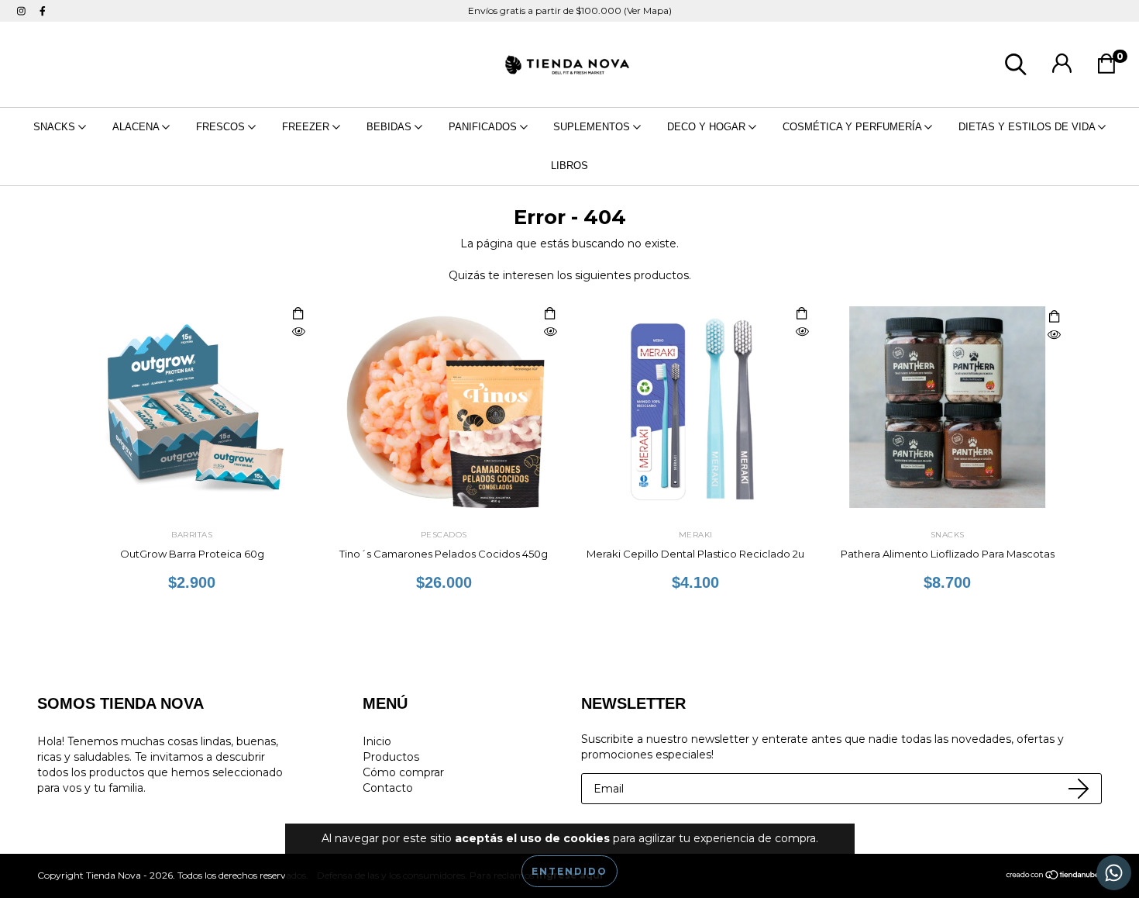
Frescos (222, 127)
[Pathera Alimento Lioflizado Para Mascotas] (1053, 335)
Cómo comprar (403, 772)
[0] (1111, 68)
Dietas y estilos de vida (1028, 127)
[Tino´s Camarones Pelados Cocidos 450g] (550, 332)
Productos (391, 757)
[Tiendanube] (1053, 876)
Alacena (137, 127)
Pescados (444, 535)
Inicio (377, 741)
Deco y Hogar (707, 127)
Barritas (191, 535)
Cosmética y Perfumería (853, 127)
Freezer (307, 127)
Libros (569, 165)
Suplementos (593, 127)
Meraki (696, 535)
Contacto (388, 788)
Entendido (569, 871)
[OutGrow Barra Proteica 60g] (298, 332)
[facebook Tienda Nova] (42, 11)
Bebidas (390, 127)
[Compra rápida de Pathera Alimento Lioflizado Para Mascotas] (1053, 317)
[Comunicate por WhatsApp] (1113, 872)
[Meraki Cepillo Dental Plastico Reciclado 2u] (802, 332)
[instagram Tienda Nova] (23, 11)
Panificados (484, 127)
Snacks (55, 127)
